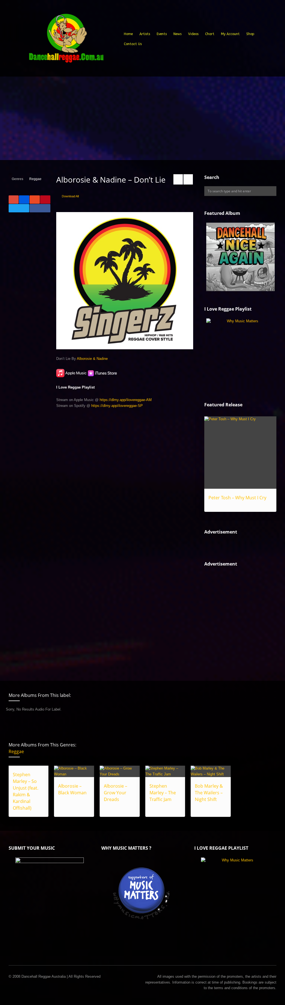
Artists (144, 34)
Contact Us (133, 44)
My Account (230, 34)
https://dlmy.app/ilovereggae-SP (117, 406)
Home (128, 34)
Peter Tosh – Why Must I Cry (237, 498)
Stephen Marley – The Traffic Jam (162, 792)
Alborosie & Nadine (92, 359)
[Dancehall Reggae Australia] (66, 40)
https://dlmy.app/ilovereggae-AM (126, 400)
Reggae (35, 179)
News (177, 34)
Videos (193, 34)
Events (162, 34)
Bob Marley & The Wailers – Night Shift (209, 792)
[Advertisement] (142, 118)
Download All (70, 196)
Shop (250, 34)
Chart (209, 34)
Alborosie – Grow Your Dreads (115, 792)
